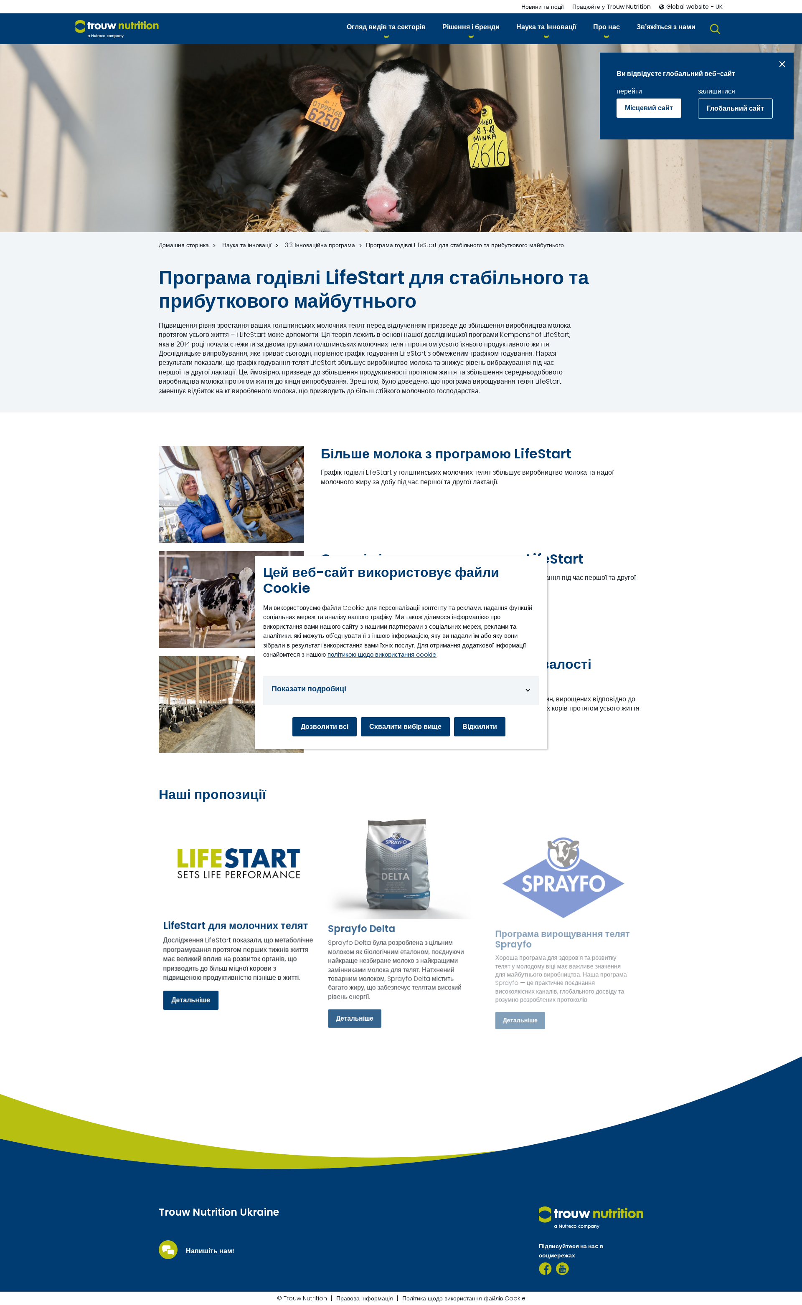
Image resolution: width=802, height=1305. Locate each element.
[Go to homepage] (117, 29)
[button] (386, 28)
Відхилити (479, 726)
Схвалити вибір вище (405, 726)
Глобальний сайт (735, 108)
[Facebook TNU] (545, 1268)
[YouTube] (562, 1268)
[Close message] (782, 64)
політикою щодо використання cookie (382, 654)
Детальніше (190, 1000)
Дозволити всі (324, 726)
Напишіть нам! (210, 1251)
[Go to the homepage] (591, 1217)
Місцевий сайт (649, 108)
